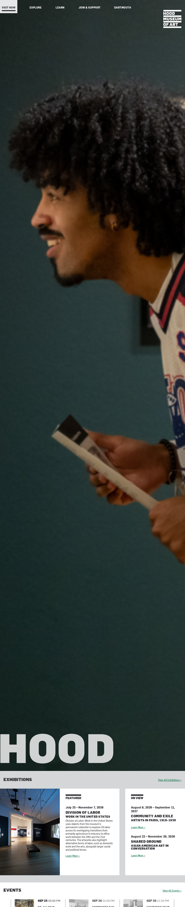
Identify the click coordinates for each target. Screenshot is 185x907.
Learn (60, 7)
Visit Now (9, 7)
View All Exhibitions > (170, 780)
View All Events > (172, 891)
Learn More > (73, 856)
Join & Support (90, 7)
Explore (36, 7)
